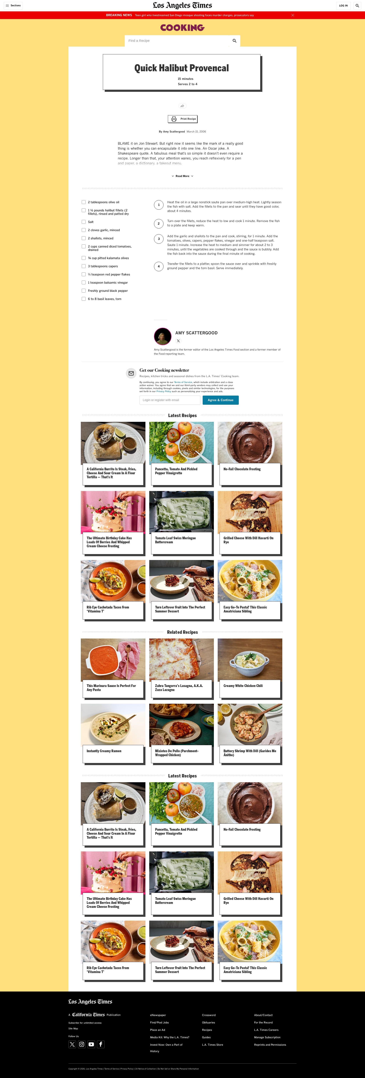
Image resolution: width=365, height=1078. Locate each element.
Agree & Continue (220, 400)
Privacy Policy (163, 391)
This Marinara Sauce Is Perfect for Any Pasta (111, 688)
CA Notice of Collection (145, 1069)
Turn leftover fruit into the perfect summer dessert (180, 609)
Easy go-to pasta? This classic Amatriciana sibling (245, 609)
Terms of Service (183, 382)
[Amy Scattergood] (162, 336)
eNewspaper (158, 1015)
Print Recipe (188, 120)
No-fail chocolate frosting (242, 469)
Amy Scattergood (174, 131)
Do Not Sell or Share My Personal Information (178, 1069)
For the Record (263, 1022)
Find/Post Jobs (159, 1022)
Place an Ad (157, 1030)
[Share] (182, 106)
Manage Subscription (267, 1037)
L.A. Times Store (212, 1045)
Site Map (73, 1029)
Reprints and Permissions (270, 1045)
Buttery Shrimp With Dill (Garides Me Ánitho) (250, 753)
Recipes (207, 1030)
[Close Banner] (292, 15)
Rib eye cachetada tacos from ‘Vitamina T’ (108, 609)
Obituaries (208, 1022)
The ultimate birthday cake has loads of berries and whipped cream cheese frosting (109, 542)
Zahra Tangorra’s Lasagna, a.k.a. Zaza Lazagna (179, 688)
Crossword (209, 1015)
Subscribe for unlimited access (85, 1023)
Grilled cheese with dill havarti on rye (248, 540)
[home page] (182, 5)
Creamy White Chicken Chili (243, 686)
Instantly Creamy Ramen (104, 751)
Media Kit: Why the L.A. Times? (169, 1037)
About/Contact (263, 1015)
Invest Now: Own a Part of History (166, 1048)
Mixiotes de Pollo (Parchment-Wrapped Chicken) (176, 753)
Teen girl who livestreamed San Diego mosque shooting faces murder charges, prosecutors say (194, 15)
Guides (206, 1037)
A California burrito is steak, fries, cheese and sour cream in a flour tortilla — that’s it (111, 473)
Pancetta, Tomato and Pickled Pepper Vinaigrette (176, 471)
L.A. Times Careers (266, 1030)
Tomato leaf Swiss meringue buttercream (175, 540)
